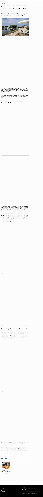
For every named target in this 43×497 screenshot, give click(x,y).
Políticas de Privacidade (3, 490)
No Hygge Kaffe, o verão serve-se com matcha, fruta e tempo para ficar (29, 488)
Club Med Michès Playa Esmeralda (6, 447)
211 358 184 (3, 488)
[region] (16, 480)
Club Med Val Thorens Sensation (11, 209)
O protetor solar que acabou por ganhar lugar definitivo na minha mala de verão (30, 493)
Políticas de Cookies (3, 491)
